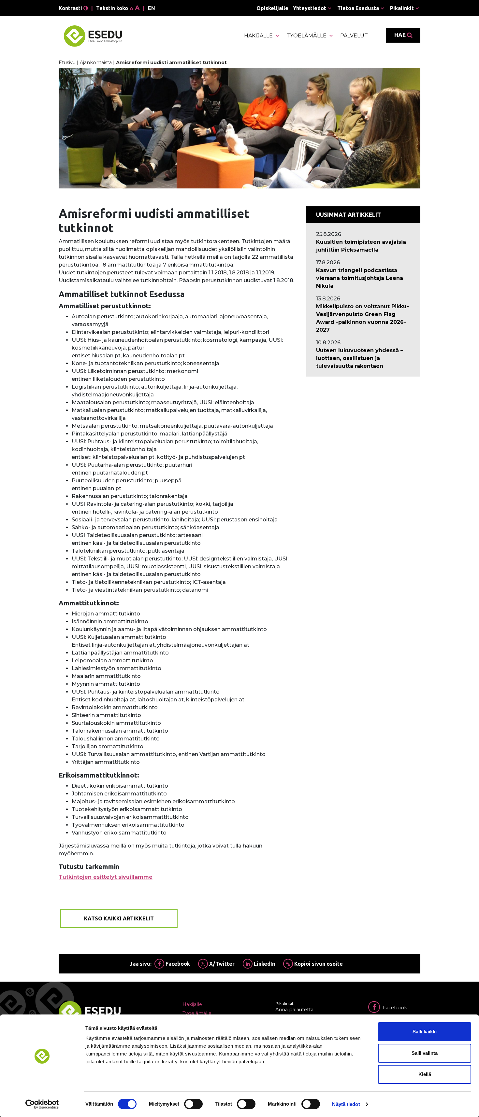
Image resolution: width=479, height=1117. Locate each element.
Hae (400, 35)
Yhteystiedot (309, 8)
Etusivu (67, 62)
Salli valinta (425, 1053)
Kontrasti (71, 8)
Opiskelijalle (272, 8)
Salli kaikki (425, 1031)
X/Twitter (221, 964)
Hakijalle (258, 36)
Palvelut (354, 36)
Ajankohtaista (96, 62)
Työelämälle (306, 36)
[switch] (193, 1104)
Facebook (177, 964)
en (151, 8)
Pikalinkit (402, 8)
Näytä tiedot (346, 1104)
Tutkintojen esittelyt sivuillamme (105, 877)
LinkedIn (264, 964)
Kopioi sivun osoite (318, 964)
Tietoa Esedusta (358, 8)
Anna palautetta (294, 1010)
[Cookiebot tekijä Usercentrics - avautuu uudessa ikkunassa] (42, 1104)
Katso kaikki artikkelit (119, 918)
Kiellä (424, 1074)
